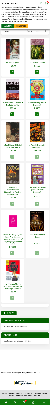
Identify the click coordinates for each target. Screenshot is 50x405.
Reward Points (14, 396)
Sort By (30, 31)
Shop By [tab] (10, 313)
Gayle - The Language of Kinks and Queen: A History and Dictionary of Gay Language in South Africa (13, 239)
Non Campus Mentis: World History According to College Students (12, 286)
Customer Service (40, 393)
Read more (21, 26)
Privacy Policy (26, 396)
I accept (7, 26)
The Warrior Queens (12, 63)
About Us (28, 393)
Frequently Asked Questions (12, 393)
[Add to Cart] (12, 72)
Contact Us (37, 396)
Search (41, 3)
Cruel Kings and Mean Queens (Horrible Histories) (37, 189)
